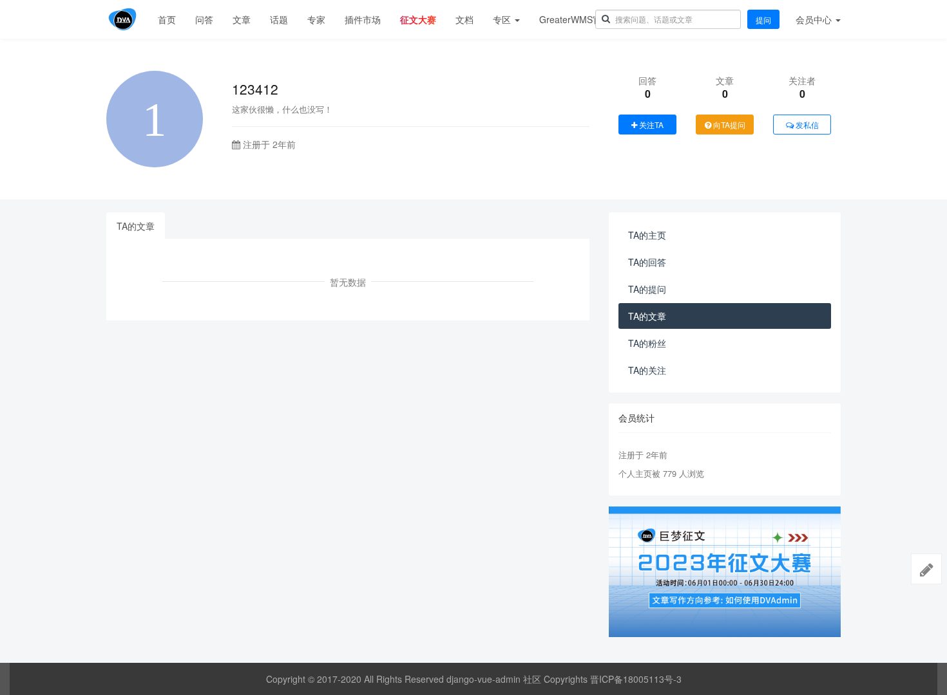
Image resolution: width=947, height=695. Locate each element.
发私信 (806, 124)
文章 (242, 19)
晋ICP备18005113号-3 (636, 678)
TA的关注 (647, 370)
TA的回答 (647, 261)
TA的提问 (647, 289)
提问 (763, 19)
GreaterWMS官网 (575, 19)
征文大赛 (418, 19)
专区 (503, 19)
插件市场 (363, 19)
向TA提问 (728, 124)
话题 (279, 19)
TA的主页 (647, 234)
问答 (204, 19)
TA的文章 (136, 225)
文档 (464, 19)
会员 (814, 19)
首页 (167, 19)
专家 (316, 19)
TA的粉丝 (647, 343)
